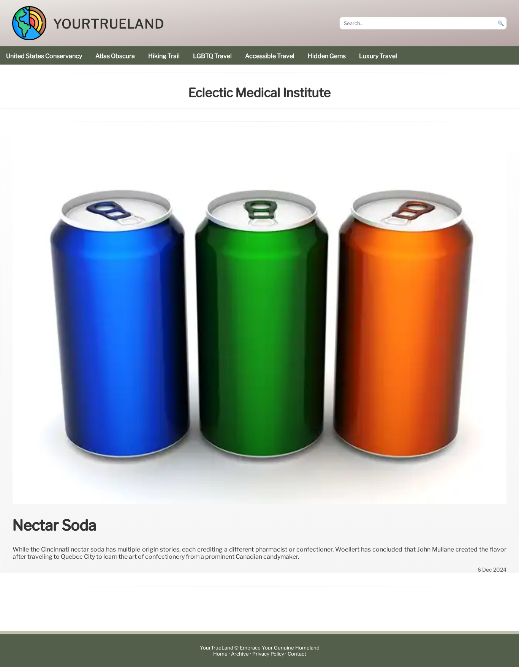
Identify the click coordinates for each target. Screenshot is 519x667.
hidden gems (327, 56)
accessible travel (269, 56)
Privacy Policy (268, 654)
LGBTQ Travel (212, 56)
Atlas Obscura (115, 56)
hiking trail (164, 56)
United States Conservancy (44, 56)
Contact (297, 654)
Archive (240, 654)
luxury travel (378, 56)
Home (220, 654)
